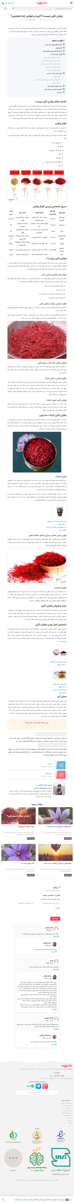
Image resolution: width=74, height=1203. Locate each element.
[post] (13, 8)
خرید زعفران (68, 1108)
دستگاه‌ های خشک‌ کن (33, 404)
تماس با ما (68, 1118)
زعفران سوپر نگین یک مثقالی (58, 662)
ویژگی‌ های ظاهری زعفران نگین (52, 57)
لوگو (70, 1123)
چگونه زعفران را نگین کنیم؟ (53, 67)
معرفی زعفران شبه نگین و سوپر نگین (50, 64)
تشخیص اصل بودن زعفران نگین (53, 89)
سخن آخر (59, 92)
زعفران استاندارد (56, 83)
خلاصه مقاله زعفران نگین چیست (53, 45)
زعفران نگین (63, 701)
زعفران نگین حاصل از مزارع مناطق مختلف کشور (47, 80)
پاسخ (55, 936)
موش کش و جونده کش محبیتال (57, 521)
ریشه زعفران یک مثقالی (60, 684)
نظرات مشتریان (67, 1115)
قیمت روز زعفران (67, 1106)
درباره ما (69, 1120)
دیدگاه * (57, 908)
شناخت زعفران (24, 20)
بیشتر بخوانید (68, 838)
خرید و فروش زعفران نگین (55, 86)
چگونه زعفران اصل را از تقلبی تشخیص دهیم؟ (52, 745)
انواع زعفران (59, 48)
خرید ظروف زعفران (66, 1113)
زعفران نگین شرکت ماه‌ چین (54, 73)
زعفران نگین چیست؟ (56, 54)
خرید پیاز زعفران (67, 1110)
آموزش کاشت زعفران (66, 1103)
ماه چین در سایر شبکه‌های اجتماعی (37, 1092)
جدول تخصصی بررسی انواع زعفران (52, 51)
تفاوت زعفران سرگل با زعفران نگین (51, 61)
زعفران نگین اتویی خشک (53, 70)
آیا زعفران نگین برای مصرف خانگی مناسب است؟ (51, 734)
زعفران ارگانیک (56, 77)
